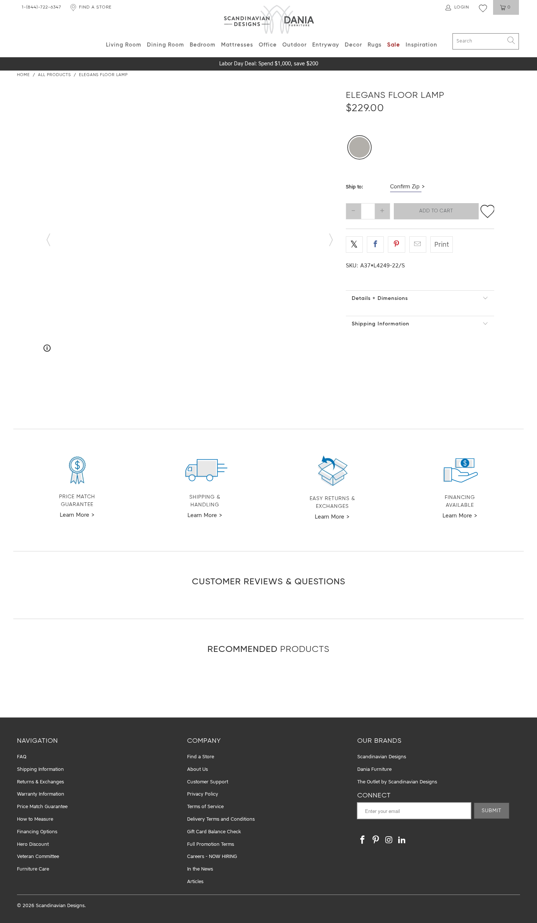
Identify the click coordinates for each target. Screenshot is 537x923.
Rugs (375, 45)
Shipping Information (380, 324)
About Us (197, 769)
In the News (200, 869)
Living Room (123, 45)
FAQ (21, 757)
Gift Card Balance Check (214, 832)
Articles (195, 881)
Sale (393, 45)
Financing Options (37, 832)
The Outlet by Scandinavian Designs (397, 782)
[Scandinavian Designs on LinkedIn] (402, 840)
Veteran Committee (38, 856)
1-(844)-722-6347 (41, 7)
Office (268, 45)
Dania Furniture (374, 769)
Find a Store (200, 757)
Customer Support (207, 782)
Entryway (325, 45)
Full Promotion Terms (210, 844)
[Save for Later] (487, 211)
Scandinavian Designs (381, 757)
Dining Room (165, 45)
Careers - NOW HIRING (212, 856)
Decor (353, 45)
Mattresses (237, 45)
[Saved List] (483, 8)
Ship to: (354, 187)
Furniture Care (33, 869)
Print (441, 245)
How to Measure (35, 819)
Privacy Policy (202, 794)
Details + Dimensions (380, 298)
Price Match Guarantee (42, 806)
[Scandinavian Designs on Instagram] (389, 840)
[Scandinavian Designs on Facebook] (362, 840)
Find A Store (95, 7)
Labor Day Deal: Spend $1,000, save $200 (268, 63)
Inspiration (421, 45)
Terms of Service (205, 806)
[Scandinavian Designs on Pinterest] (376, 840)
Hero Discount (33, 844)
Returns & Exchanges (40, 782)
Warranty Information (40, 794)
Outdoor (294, 45)
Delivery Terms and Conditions (221, 819)
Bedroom (203, 45)
